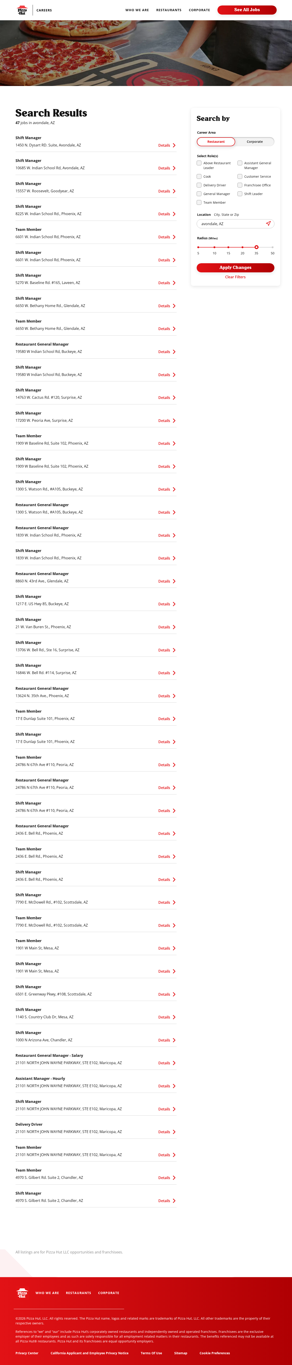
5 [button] (198, 253)
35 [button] (256, 253)
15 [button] (228, 253)
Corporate (255, 141)
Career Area (206, 132)
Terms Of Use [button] (151, 1353)
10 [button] (214, 253)
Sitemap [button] (180, 1353)
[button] (47, 10)
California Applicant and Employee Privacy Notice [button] (89, 1353)
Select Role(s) (207, 156)
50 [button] (272, 253)
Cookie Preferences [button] (215, 1353)
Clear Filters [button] (235, 276)
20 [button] (242, 253)
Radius (207, 238)
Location (218, 214)
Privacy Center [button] (27, 1353)
